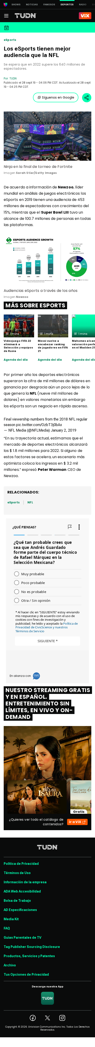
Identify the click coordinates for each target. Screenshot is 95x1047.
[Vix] (85, 15)
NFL (30, 502)
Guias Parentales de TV (22, 937)
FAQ (7, 928)
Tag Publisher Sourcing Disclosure (32, 947)
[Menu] (6, 15)
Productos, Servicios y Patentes (29, 956)
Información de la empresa (25, 882)
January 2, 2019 (63, 430)
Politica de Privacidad (21, 863)
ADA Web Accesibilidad (22, 891)
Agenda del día (16, 360)
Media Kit (11, 919)
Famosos (49, 4)
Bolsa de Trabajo (17, 900)
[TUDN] (25, 15)
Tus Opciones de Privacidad (26, 974)
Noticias (32, 4)
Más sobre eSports (35, 305)
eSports (10, 40)
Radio (82, 4)
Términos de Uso (17, 873)
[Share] (86, 97)
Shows (16, 4)
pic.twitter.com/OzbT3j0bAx (39, 425)
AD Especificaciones (20, 910)
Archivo (10, 965)
